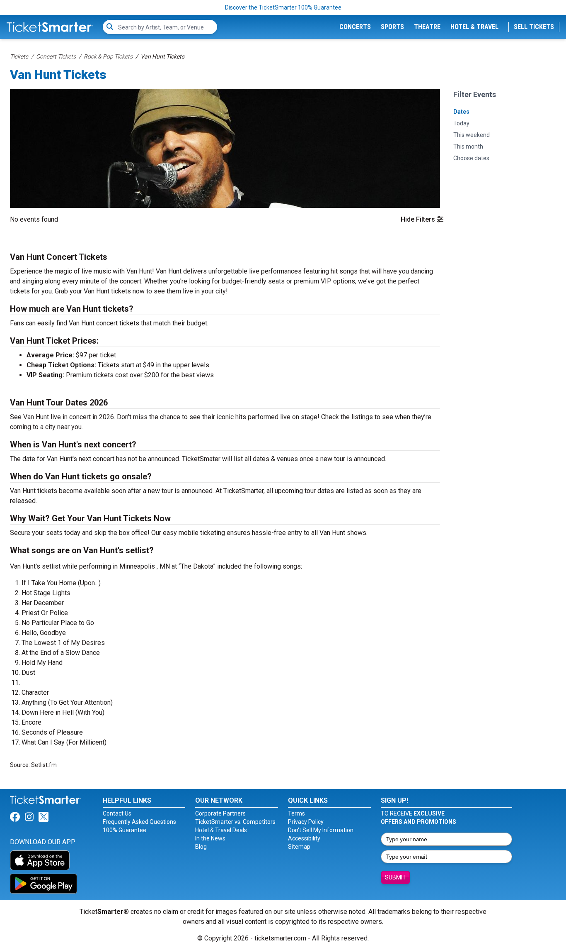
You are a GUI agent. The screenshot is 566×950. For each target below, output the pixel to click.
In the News (210, 838)
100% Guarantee (124, 830)
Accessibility (304, 838)
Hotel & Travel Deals (221, 830)
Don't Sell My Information (320, 830)
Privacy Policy (306, 821)
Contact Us (117, 813)
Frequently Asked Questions (139, 821)
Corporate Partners (220, 813)
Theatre (427, 27)
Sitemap (299, 846)
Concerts (355, 27)
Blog (201, 846)
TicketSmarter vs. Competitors (235, 821)
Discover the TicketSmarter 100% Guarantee (283, 7)
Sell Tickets (534, 27)
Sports (392, 27)
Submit (395, 877)
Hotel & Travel (474, 27)
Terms (296, 813)
